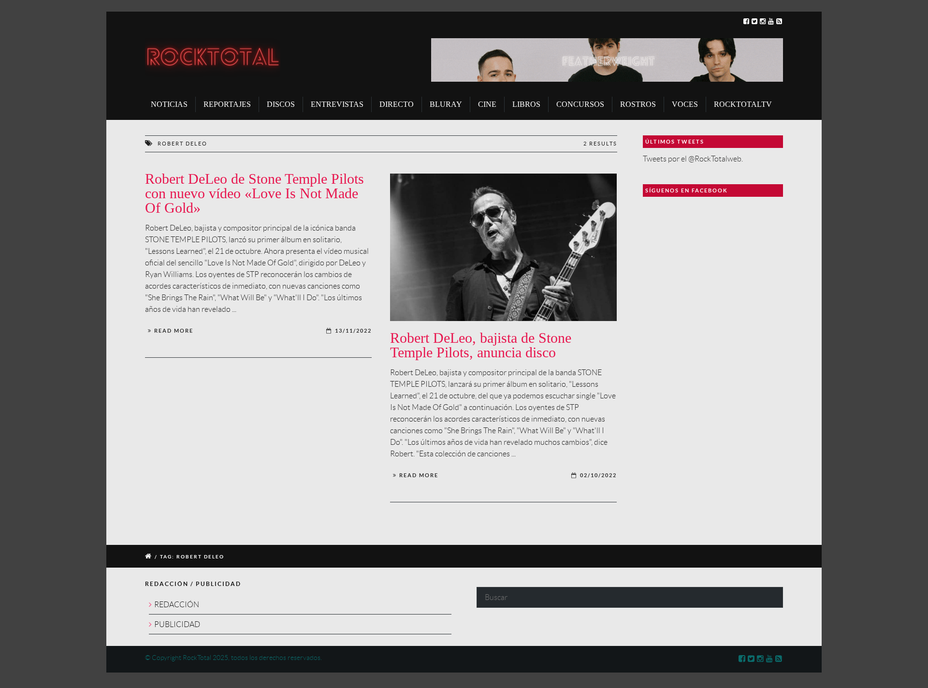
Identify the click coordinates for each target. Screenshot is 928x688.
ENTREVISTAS (337, 104)
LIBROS (526, 104)
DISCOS (281, 104)
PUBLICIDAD (177, 624)
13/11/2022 (353, 331)
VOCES (685, 104)
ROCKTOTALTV (743, 104)
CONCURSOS (580, 104)
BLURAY (446, 104)
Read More (173, 331)
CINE (487, 104)
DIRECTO (396, 104)
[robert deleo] (503, 248)
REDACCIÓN (176, 604)
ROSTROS (638, 104)
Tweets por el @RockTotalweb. (693, 159)
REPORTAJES (227, 104)
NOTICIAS (169, 104)
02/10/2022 (598, 475)
